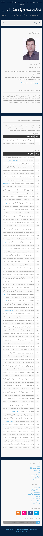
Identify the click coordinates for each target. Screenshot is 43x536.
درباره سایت (32, 2)
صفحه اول (39, 2)
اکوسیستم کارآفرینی (34, 494)
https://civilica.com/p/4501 (30, 83)
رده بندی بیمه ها (35, 503)
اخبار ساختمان (36, 496)
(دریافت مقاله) (12, 160)
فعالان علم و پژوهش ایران (21, 9)
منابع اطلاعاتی (25, 2)
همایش (38, 472)
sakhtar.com (20, 531)
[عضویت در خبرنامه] (38, 522)
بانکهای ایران (36, 498)
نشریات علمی (36, 470)
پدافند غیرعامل (35, 501)
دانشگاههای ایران (35, 490)
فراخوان (37, 477)
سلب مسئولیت (16, 2)
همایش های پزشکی (34, 475)
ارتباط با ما (9, 2)
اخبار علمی (37, 492)
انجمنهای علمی (36, 488)
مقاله (38, 466)
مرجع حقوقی (36, 479)
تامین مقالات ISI (35, 468)
